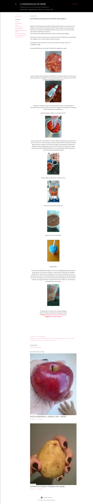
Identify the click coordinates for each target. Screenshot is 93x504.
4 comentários (40, 419)
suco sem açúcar (19, 36)
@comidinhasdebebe (56, 316)
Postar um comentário (35, 347)
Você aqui (47, 9)
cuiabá (16, 25)
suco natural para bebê (20, 35)
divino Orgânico (19, 26)
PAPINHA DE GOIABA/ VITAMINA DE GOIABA (47, 486)
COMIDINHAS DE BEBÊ (33, 4)
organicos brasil (19, 28)
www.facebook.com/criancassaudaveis (56, 314)
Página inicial (24, 9)
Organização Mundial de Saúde (68, 338)
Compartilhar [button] (18, 16)
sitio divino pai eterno (20, 33)
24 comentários (40, 488)
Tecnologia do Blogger (47, 497)
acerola (17, 21)
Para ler (40, 9)
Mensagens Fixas (33, 9)
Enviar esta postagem (41, 336)
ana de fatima (18, 23)
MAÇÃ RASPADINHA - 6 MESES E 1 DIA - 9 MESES (48, 417)
